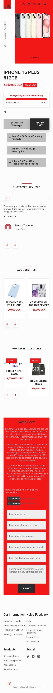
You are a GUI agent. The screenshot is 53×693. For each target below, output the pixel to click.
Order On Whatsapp (17, 124)
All (27, 687)
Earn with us (32, 637)
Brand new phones (12, 660)
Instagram (5, 36)
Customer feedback (36, 625)
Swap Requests (11, 669)
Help (28, 621)
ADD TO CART (40, 124)
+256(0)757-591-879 (13, 630)
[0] (29, 4)
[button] (29, 57)
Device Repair (32, 641)
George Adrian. (19, 687)
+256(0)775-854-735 (13, 634)
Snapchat (5, 26)
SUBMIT (27, 588)
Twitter (5, 45)
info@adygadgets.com (14, 625)
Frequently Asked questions (34, 631)
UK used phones (11, 656)
